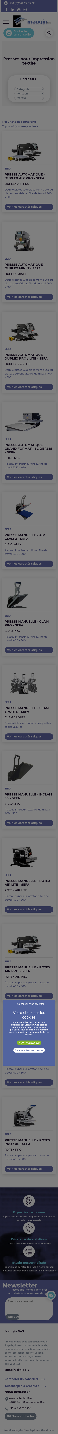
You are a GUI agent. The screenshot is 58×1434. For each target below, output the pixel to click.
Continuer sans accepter (30, 1004)
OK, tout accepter (30, 1042)
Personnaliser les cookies (29, 1050)
